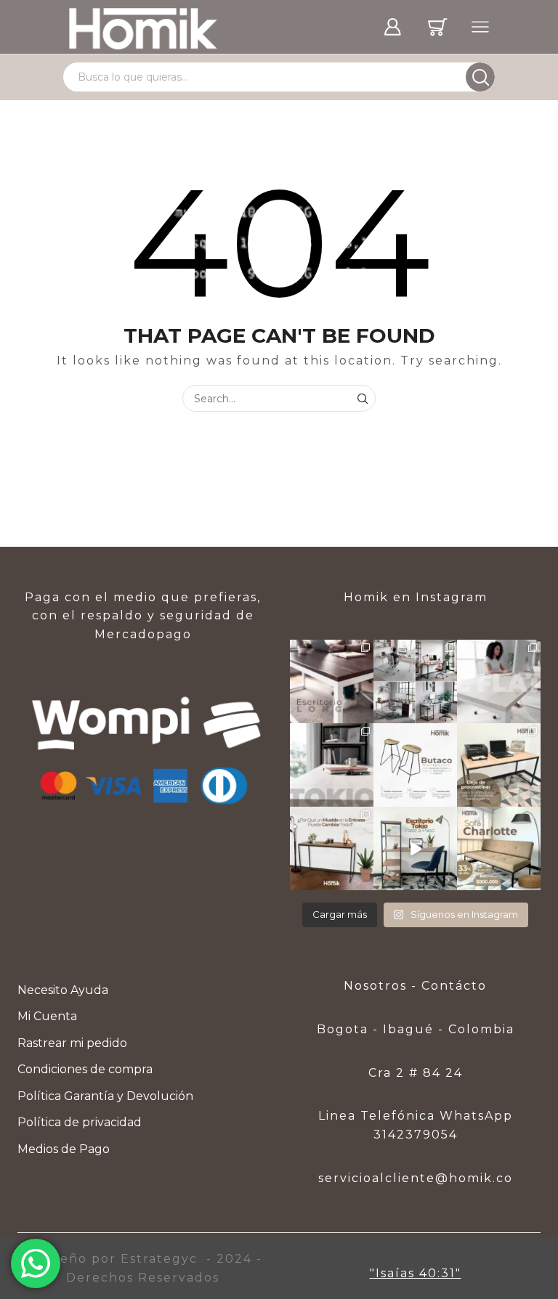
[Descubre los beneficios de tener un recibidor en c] (331, 848)
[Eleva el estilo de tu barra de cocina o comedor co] (415, 765)
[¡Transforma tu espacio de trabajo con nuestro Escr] (415, 848)
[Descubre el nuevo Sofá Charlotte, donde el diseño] (499, 848)
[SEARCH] (362, 398)
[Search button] (480, 76)
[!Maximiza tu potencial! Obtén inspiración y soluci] (499, 765)
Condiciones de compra (85, 1069)
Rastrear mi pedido (72, 1043)
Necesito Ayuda (62, 990)
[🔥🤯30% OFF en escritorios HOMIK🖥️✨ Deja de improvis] (415, 681)
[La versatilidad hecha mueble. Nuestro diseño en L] (499, 681)
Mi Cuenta (47, 1016)
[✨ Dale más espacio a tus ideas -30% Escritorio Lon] (331, 681)
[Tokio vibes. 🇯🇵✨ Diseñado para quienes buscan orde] (331, 765)
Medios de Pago (63, 1149)
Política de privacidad (79, 1122)
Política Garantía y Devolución (105, 1096)
